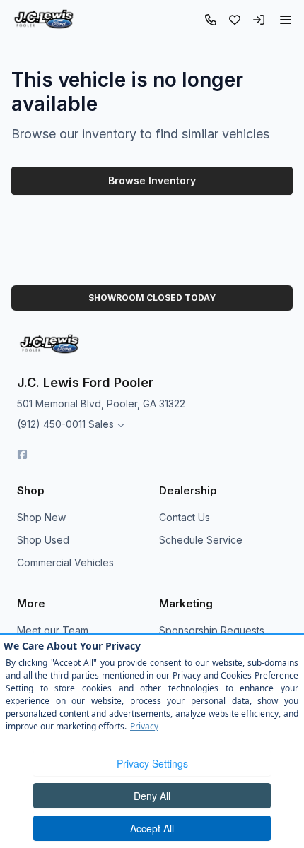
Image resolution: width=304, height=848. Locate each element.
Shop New (41, 517)
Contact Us (184, 517)
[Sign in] (258, 19)
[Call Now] (210, 19)
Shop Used (43, 540)
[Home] (43, 19)
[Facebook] (22, 454)
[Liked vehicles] (234, 19)
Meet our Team (52, 630)
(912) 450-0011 (51, 424)
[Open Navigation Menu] (286, 20)
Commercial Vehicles (65, 562)
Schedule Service (200, 540)
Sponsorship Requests (211, 630)
